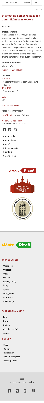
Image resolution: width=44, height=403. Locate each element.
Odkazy (6, 349)
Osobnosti (8, 266)
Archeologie (8, 301)
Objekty (6, 277)
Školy (5, 285)
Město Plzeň (10, 155)
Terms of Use (15, 382)
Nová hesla (9, 136)
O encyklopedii (11, 148)
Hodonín (6, 325)
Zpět (13, 120)
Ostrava (6, 333)
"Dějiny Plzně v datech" (12, 70)
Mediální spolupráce (11, 356)
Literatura (8, 297)
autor (4, 97)
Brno (5, 317)
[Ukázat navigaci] (41, 8)
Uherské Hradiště (10, 329)
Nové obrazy (10, 140)
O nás (35, 3)
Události (7, 269)
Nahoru (5, 120)
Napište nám (8, 115)
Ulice (5, 273)
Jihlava (5, 321)
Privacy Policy (28, 382)
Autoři (7, 144)
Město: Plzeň (12, 3)
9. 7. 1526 (6, 78)
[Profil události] (33, 390)
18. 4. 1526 (6, 88)
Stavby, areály (9, 281)
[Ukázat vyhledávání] (36, 8)
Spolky (6, 289)
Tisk (20, 120)
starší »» (5, 105)
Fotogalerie (8, 293)
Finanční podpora (10, 360)
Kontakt (26, 3)
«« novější (14, 105)
